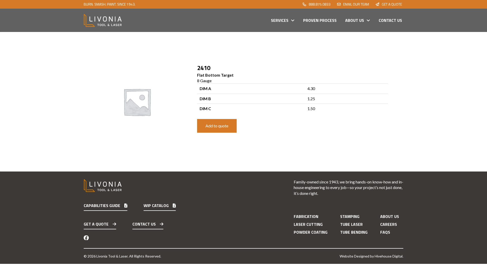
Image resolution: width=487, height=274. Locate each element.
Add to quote (216, 125)
